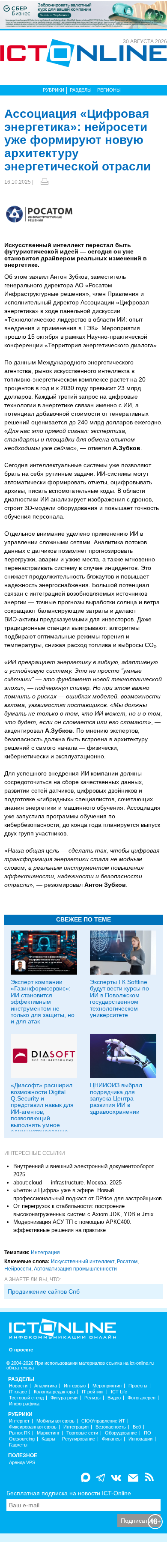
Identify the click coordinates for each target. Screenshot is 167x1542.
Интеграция (45, 1253)
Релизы (92, 1398)
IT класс (18, 1392)
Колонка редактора (54, 1392)
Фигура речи (64, 1398)
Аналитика (45, 1386)
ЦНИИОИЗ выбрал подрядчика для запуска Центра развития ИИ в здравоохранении (116, 1098)
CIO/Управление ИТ (103, 1421)
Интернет (19, 1421)
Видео (114, 1398)
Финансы (112, 1439)
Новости (18, 1386)
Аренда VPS (22, 1462)
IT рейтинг (93, 1392)
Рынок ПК (19, 1433)
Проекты (137, 1386)
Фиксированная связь (33, 1427)
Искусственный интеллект (82, 1262)
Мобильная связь (55, 1421)
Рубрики (53, 89)
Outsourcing (22, 1439)
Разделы (81, 89)
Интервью (75, 1386)
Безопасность (110, 1427)
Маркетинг (48, 1433)
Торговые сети (82, 1433)
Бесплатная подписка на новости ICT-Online (68, 1493)
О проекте (21, 1350)
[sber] (83, 14)
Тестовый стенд (26, 1398)
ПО (147, 1433)
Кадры (48, 1439)
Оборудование (121, 1433)
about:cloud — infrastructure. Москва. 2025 (67, 1182)
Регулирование (78, 1439)
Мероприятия (107, 1386)
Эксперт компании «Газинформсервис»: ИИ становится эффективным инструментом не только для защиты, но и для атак (43, 1001)
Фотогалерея (141, 1398)
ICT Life (119, 1392)
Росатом (127, 1262)
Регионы (109, 89)
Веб (137, 1427)
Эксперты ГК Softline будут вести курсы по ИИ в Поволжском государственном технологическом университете (119, 998)
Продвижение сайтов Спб (44, 1291)
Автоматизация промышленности (75, 1269)
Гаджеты (18, 1445)
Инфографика (24, 1404)
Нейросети (17, 1269)
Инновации (140, 1439)
